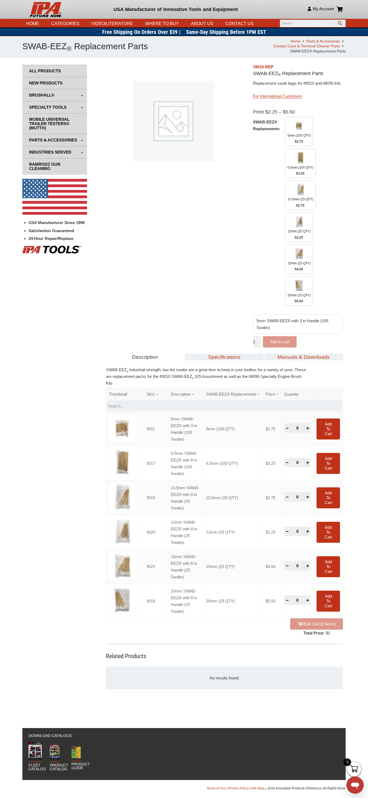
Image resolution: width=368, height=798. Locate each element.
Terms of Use (217, 788)
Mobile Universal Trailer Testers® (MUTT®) (49, 123)
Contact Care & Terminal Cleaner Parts (306, 46)
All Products (45, 71)
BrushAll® (41, 95)
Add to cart (279, 341)
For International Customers (277, 96)
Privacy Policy (238, 788)
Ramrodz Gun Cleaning (44, 166)
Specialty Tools (48, 107)
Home (295, 41)
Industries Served (50, 152)
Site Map (257, 788)
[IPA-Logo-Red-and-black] (45, 9)
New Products (46, 83)
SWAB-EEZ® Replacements (266, 125)
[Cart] (340, 9)
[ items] (319, 624)
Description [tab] (145, 357)
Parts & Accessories (323, 41)
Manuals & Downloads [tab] (303, 357)
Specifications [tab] (224, 357)
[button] (135, 23)
